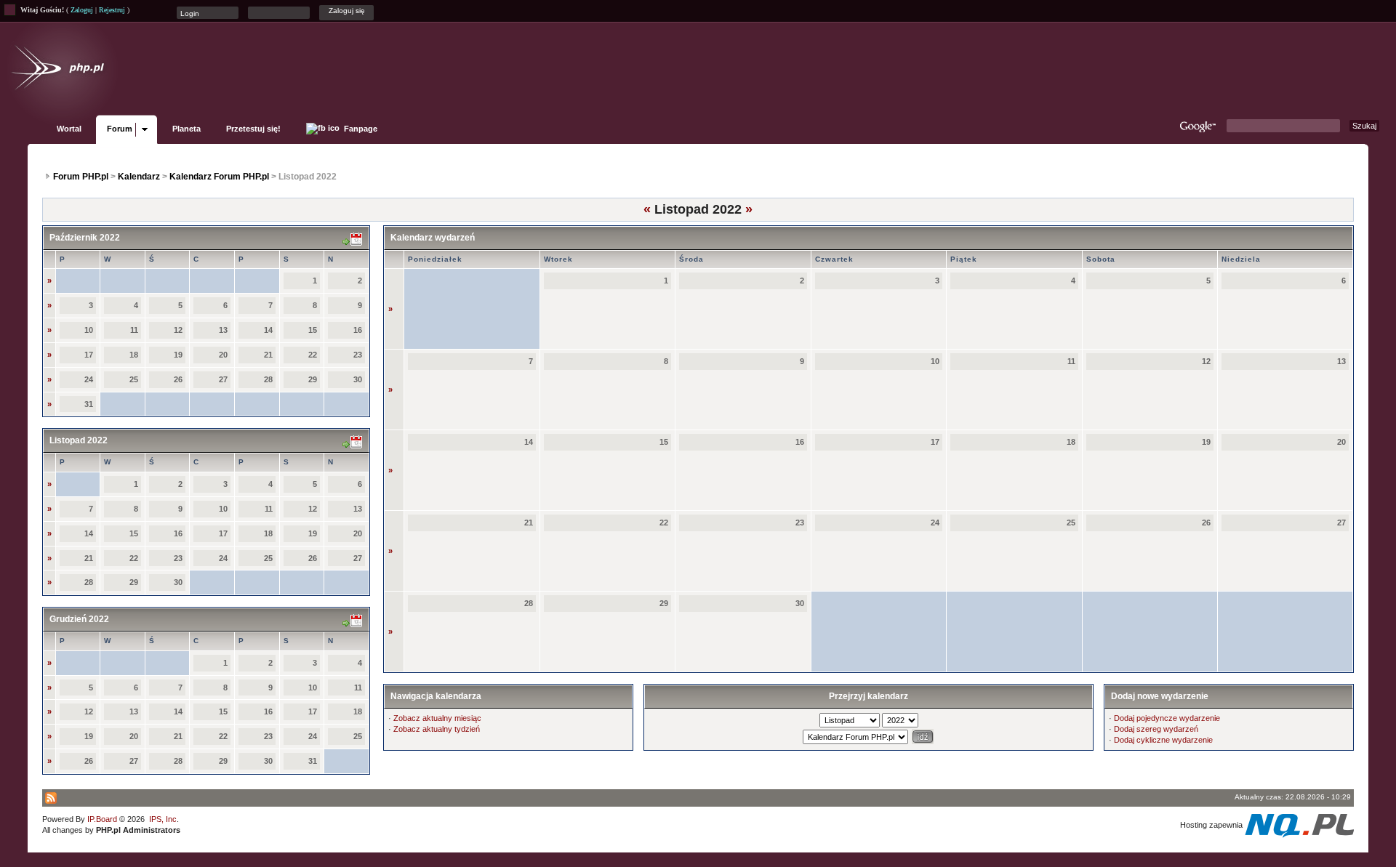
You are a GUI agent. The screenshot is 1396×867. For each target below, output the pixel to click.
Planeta (186, 128)
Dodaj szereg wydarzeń (1156, 729)
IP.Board (102, 819)
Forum (119, 128)
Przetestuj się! (253, 128)
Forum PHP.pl (80, 177)
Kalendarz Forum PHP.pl (219, 177)
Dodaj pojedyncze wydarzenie (1167, 718)
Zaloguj (82, 10)
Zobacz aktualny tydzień (436, 729)
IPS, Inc (163, 819)
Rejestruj (112, 10)
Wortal (69, 128)
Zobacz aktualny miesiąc (437, 718)
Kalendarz (139, 177)
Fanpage (359, 128)
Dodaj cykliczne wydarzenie (1163, 739)
